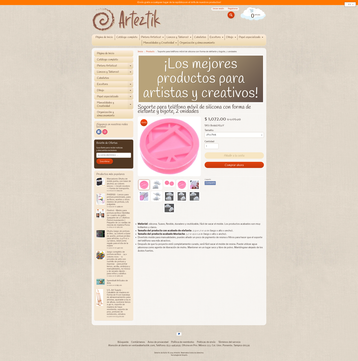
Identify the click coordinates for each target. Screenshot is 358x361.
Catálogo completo (126, 37)
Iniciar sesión (218, 9)
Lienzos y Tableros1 (179, 37)
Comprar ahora (234, 165)
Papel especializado (251, 37)
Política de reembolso (182, 342)
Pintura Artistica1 (152, 37)
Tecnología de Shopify (179, 355)
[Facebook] (98, 131)
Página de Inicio (104, 37)
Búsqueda (123, 342)
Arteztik (177, 353)
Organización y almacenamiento (197, 43)
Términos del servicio (229, 342)
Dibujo (231, 37)
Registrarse (233, 9)
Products (150, 52)
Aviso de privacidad (158, 342)
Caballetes (200, 37)
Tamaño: (209, 130)
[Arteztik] (127, 19)
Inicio (140, 52)
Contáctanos (138, 342)
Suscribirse (105, 161)
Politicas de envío (206, 342)
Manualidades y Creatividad (160, 43)
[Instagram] (104, 131)
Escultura (217, 37)
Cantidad (209, 141)
